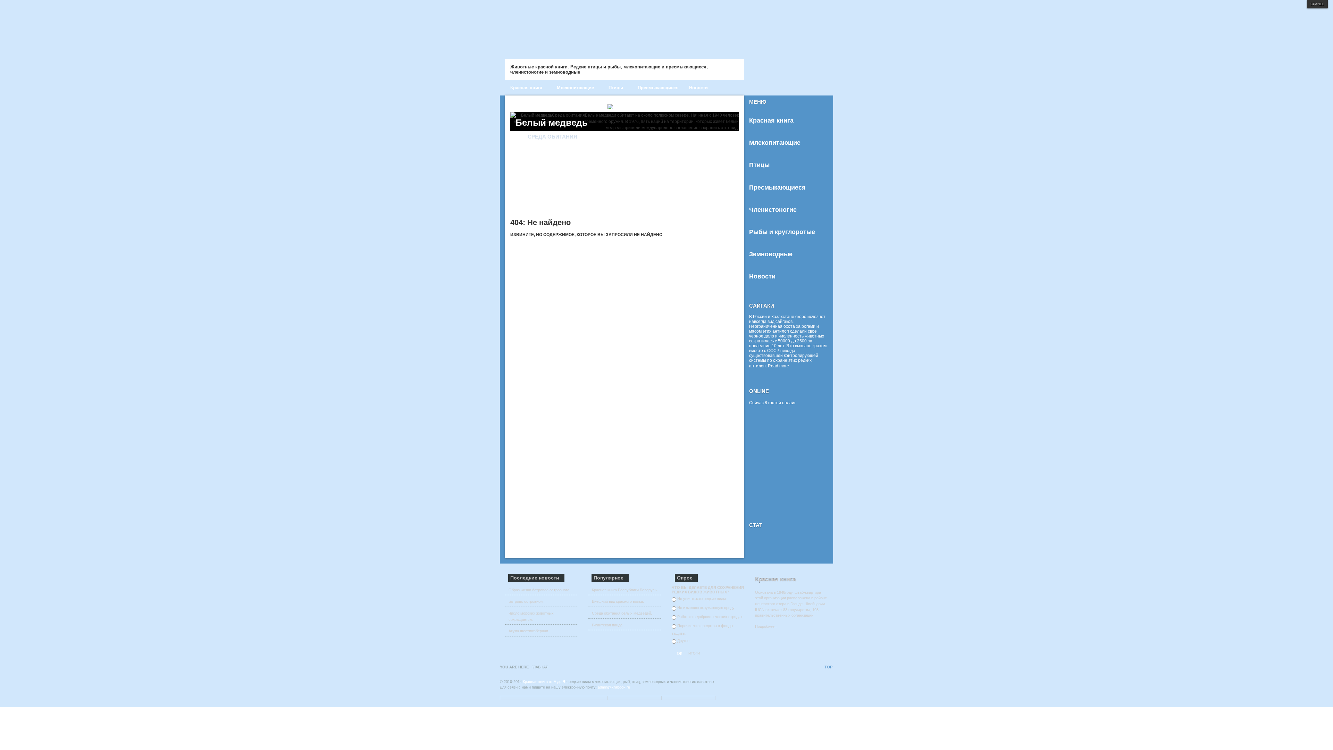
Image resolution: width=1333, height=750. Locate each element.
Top (828, 667)
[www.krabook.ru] (642, 27)
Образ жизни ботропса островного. (539, 590)
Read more (778, 366)
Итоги (694, 653)
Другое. (683, 641)
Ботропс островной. (526, 601)
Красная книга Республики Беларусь (624, 590)
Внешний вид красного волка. (618, 601)
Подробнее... (766, 626)
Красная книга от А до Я (544, 682)
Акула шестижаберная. (529, 631)
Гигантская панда (607, 625)
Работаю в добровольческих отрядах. (710, 617)
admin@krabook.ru (614, 687)
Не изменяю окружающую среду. (706, 608)
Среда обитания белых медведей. (622, 613)
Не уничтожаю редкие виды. (702, 599)
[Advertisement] (792, 465)
